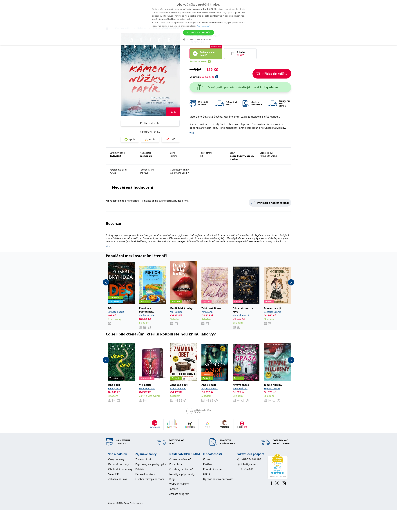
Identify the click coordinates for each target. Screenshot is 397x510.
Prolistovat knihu (150, 123)
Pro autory (175, 464)
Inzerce (173, 489)
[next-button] (291, 282)
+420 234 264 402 (251, 459)
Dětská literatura (145, 474)
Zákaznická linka (117, 479)
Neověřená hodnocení (132, 187)
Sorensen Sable (147, 388)
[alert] (198, 22)
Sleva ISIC (113, 474)
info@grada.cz (249, 464)
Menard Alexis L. (241, 315)
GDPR (206, 474)
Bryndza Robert (116, 311)
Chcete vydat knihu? (181, 469)
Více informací (203, 26)
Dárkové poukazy (118, 464)
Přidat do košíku (275, 74)
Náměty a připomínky (182, 474)
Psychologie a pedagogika (150, 464)
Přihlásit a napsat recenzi (273, 202)
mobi (152, 139)
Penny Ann (207, 311)
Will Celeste (176, 311)
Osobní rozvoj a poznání (149, 479)
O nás (206, 459)
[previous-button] (106, 282)
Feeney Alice (114, 388)
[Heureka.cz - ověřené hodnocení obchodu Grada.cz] (278, 466)
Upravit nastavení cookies (218, 479)
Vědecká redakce (179, 484)
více (192, 132)
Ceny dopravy (116, 459)
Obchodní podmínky (120, 469)
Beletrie (139, 469)
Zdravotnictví (143, 459)
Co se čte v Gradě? (180, 459)
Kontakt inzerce (212, 469)
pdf (173, 139)
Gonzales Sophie (272, 311)
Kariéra (207, 464)
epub (132, 139)
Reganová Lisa (240, 388)
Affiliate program (179, 494)
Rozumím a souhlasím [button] (198, 32)
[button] (198, 39)
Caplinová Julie (146, 315)
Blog (172, 479)
